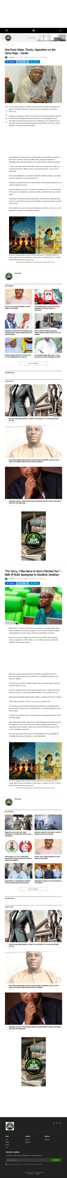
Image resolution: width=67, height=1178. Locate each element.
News (26, 578)
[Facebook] (6, 110)
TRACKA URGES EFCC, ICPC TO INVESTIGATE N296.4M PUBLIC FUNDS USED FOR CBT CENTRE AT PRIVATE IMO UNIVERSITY (18, 858)
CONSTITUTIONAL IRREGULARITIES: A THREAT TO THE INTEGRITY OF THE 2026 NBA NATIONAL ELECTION (34, 419)
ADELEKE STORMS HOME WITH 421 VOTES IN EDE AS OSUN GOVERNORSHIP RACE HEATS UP (18, 356)
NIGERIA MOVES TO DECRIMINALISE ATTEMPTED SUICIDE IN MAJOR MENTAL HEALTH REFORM (18, 882)
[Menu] (7, 30)
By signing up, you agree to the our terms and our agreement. (24, 1164)
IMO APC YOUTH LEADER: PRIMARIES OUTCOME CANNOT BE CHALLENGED (17, 307)
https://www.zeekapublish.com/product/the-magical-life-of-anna (35, 262)
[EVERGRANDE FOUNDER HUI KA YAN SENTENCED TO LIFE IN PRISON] (48, 871)
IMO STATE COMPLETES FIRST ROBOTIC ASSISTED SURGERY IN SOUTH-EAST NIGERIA (48, 833)
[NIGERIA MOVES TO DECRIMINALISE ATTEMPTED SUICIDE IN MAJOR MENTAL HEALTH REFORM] (18, 871)
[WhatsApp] (6, 122)
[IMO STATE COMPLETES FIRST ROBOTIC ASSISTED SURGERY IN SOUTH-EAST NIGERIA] (48, 822)
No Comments (35, 57)
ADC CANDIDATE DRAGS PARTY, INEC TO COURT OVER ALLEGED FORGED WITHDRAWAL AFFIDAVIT (48, 356)
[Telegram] (6, 118)
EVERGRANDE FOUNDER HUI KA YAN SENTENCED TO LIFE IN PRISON (48, 882)
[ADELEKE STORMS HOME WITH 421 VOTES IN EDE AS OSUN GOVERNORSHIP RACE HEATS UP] (18, 345)
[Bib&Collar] (33, 30)
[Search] (60, 30)
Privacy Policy (34, 1164)
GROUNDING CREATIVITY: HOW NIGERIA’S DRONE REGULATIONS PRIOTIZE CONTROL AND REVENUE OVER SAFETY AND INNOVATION (35, 502)
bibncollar (12, 57)
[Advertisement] (33, 13)
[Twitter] (6, 114)
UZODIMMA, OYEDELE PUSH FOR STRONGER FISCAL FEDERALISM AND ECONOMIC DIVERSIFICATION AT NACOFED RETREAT (18, 332)
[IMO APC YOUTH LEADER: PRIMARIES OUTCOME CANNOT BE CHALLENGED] (18, 296)
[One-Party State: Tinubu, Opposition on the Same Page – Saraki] (33, 84)
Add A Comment (33, 363)
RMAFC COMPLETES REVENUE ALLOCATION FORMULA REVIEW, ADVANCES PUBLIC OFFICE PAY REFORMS (48, 332)
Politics (27, 57)
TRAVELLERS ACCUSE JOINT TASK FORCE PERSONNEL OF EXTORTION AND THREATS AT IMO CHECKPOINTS (18, 834)
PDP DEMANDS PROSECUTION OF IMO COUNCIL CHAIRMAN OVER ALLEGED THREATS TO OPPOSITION (47, 308)
